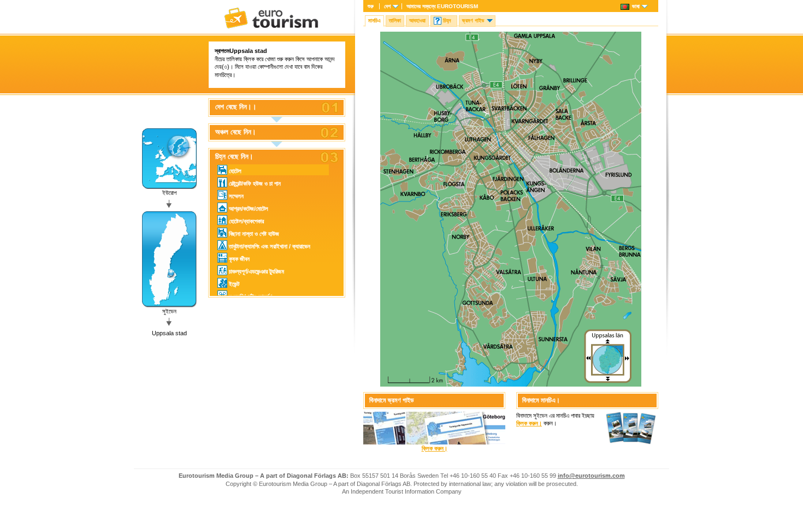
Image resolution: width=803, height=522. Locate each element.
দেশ (387, 6)
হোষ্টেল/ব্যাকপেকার (246, 221)
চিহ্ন (447, 20)
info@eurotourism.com (591, 475)
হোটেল (235, 171)
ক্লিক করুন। (434, 448)
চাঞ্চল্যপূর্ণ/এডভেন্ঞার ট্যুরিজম (256, 271)
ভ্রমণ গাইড (473, 20)
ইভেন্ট (234, 284)
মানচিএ (374, 20)
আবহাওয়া (417, 20)
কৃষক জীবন (239, 259)
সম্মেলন (236, 196)
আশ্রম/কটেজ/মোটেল (248, 208)
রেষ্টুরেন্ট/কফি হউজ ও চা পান (255, 183)
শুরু (371, 6)
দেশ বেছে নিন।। (236, 107)
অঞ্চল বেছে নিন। (235, 132)
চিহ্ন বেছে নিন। (234, 157)
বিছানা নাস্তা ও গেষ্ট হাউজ (254, 233)
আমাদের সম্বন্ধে (442, 6)
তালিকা (395, 20)
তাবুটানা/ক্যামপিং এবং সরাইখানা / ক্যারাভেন (269, 246)
